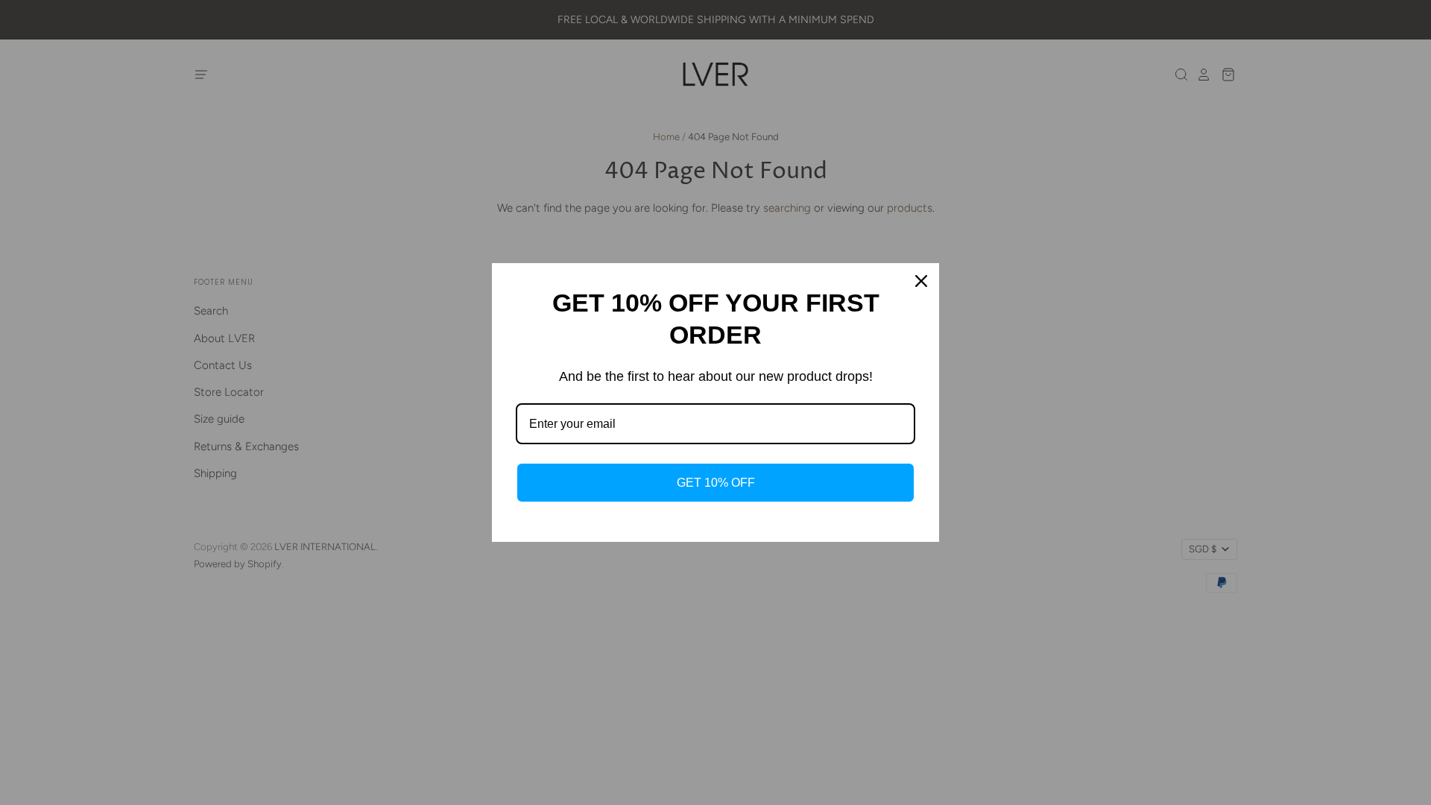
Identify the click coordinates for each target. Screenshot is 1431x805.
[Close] (921, 281)
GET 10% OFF (716, 482)
